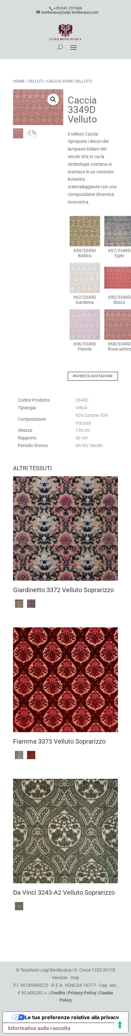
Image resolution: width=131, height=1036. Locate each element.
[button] (53, 99)
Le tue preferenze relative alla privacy (72, 1017)
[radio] (85, 237)
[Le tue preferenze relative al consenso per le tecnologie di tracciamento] (120, 1025)
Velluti (36, 81)
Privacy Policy (82, 992)
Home (18, 81)
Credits (58, 992)
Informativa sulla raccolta (39, 1028)
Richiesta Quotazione (93, 376)
